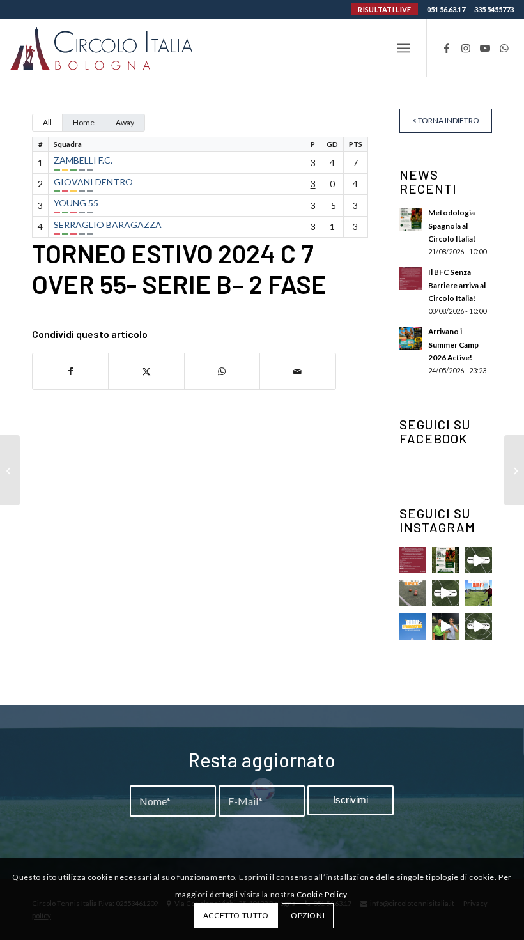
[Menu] (403, 48)
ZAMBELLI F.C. (83, 160)
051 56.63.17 (446, 9)
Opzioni (308, 915)
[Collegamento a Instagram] (465, 48)
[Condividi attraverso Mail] (297, 371)
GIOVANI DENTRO (93, 181)
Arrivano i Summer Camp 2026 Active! (453, 344)
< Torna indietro (445, 120)
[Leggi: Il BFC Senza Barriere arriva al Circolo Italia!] (410, 278)
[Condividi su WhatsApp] (222, 371)
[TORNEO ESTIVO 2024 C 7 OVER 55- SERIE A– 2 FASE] (10, 470)
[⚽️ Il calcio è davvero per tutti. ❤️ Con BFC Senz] (412, 560)
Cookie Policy (322, 894)
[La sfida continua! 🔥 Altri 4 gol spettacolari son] (445, 593)
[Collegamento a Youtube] (485, 48)
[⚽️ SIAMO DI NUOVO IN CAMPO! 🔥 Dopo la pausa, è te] (412, 593)
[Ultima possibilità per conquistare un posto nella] (478, 560)
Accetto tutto (236, 915)
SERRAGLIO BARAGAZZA (108, 224)
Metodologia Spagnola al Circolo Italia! (451, 225)
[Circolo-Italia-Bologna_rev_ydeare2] (102, 48)
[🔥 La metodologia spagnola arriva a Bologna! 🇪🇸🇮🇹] (445, 560)
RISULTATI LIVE (384, 9)
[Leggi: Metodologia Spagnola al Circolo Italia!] (410, 219)
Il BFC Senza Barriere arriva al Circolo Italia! (457, 284)
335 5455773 (494, 9)
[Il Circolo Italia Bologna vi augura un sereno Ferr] (412, 626)
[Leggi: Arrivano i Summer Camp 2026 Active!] (410, 338)
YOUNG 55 (76, 202)
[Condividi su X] (146, 371)
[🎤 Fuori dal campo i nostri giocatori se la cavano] (445, 626)
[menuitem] (403, 48)
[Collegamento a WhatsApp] (504, 48)
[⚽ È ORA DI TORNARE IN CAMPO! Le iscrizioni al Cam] (478, 593)
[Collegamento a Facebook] (446, 48)
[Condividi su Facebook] (70, 371)
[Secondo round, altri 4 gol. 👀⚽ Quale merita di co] (478, 626)
